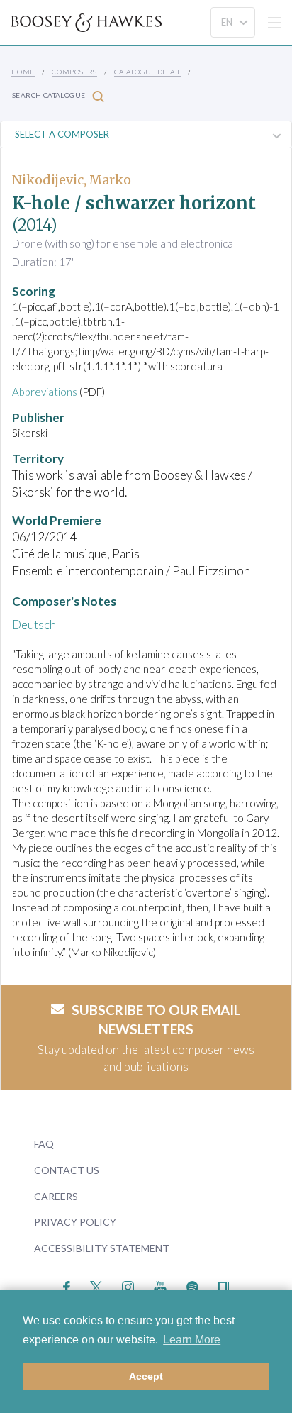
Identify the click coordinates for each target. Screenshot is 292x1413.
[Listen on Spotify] (192, 1285)
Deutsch (34, 624)
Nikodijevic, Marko (71, 180)
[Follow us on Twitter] (96, 1285)
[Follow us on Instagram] (128, 1285)
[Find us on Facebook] (67, 1285)
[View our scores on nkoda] (223, 1285)
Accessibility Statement (101, 1248)
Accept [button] (146, 1376)
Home (23, 71)
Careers (56, 1196)
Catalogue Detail (147, 71)
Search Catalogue (48, 95)
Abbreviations (44, 391)
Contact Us (66, 1170)
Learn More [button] (191, 1340)
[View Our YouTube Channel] (160, 1285)
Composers (74, 71)
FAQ (44, 1144)
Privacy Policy (75, 1222)
